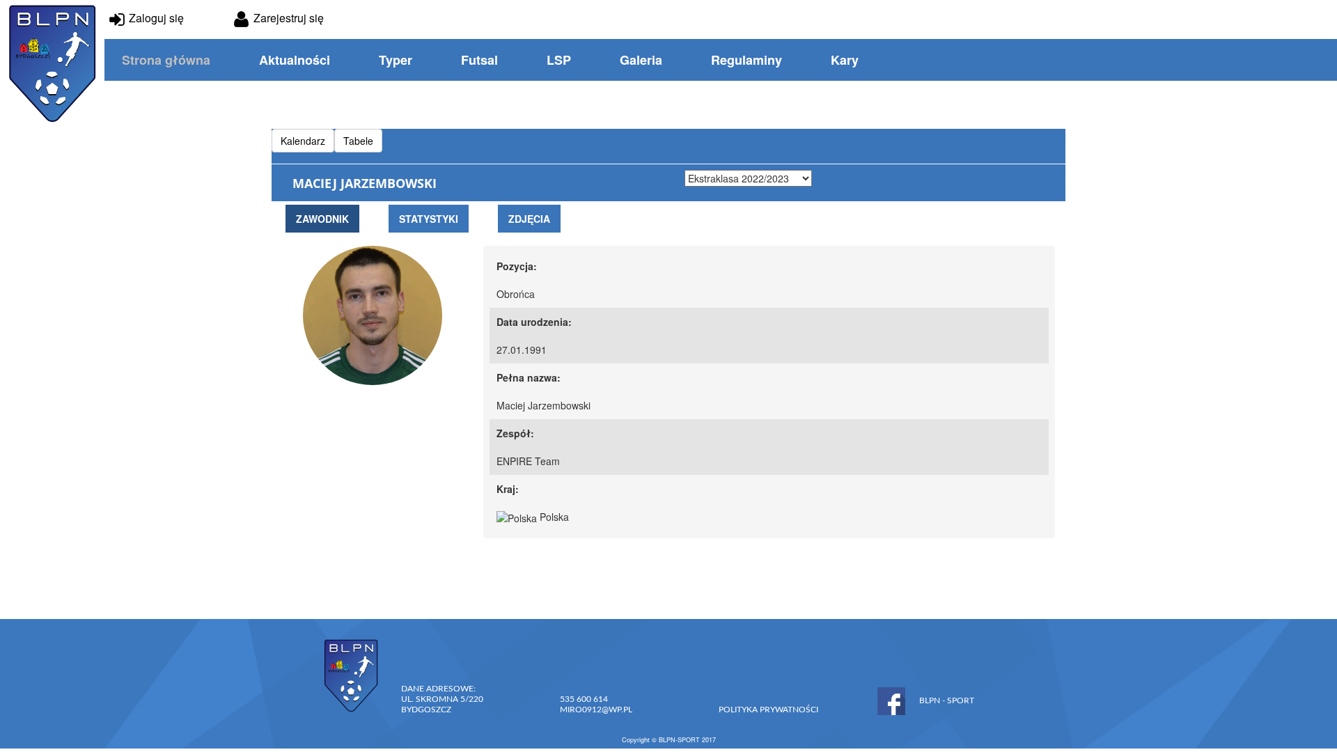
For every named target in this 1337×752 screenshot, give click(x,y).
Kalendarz (303, 141)
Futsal (479, 60)
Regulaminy (746, 60)
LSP (559, 60)
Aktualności (294, 60)
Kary (845, 60)
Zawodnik (322, 219)
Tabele (358, 141)
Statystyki (428, 219)
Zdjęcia (529, 219)
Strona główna (166, 60)
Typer (395, 60)
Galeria (641, 60)
